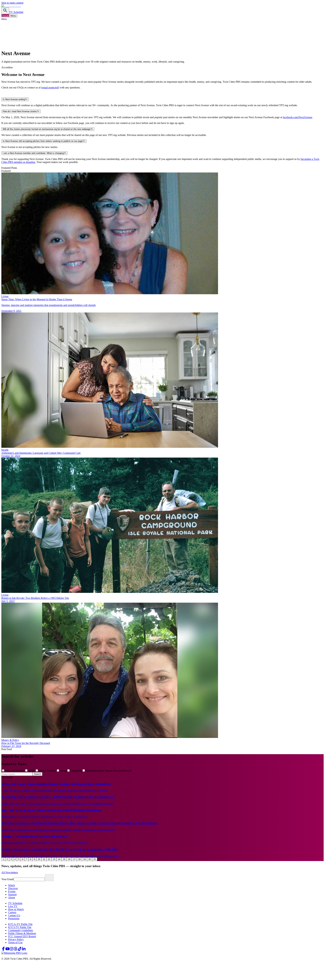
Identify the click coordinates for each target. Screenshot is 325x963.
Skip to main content (12, 2)
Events (11, 891)
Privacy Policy (16, 939)
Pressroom (13, 918)
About (11, 897)
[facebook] (3, 949)
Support (12, 894)
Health (31, 770)
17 (74, 859)
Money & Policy (47, 770)
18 (79, 859)
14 (59, 859)
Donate (5, 15)
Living (63, 770)
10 (39, 859)
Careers (12, 912)
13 (54, 859)
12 (49, 859)
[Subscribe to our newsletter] (49, 877)
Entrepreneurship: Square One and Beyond (108, 770)
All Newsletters (9, 872)
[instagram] (11, 949)
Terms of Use (15, 942)
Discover (13, 888)
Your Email (7, 879)
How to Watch (16, 909)
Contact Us (14, 915)
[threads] (16, 949)
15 (64, 859)
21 (94, 859)
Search (37, 774)
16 (69, 859)
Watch (11, 885)
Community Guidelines (20, 930)
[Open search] (5, 10)
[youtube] (7, 949)
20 (89, 859)
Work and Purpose (15, 770)
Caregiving (76, 770)
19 (84, 859)
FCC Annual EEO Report (22, 936)
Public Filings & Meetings (22, 933)
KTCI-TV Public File (19, 927)
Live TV (12, 906)
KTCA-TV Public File (20, 924)
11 (44, 859)
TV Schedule (16, 12)
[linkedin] (24, 949)
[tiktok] (20, 949)
